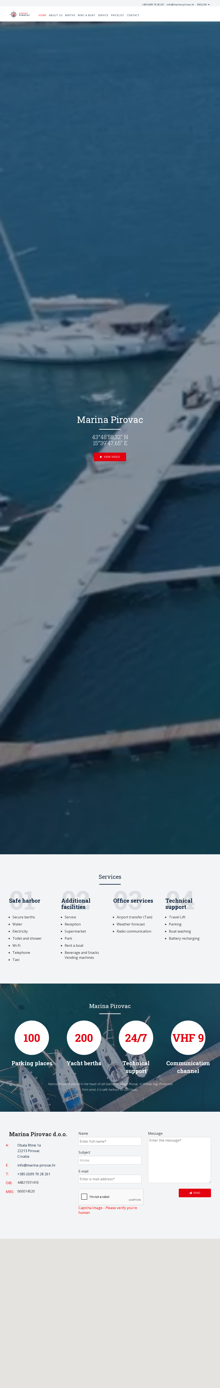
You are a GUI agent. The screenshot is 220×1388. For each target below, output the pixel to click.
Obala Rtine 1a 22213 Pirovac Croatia (29, 1151)
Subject (84, 1152)
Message (155, 1133)
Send (196, 1193)
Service (103, 15)
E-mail (83, 1171)
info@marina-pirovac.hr (180, 4)
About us (56, 15)
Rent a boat (86, 15)
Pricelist (117, 15)
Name (83, 1133)
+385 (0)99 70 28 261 (153, 4)
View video (111, 457)
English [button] (202, 4)
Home (42, 15)
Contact (133, 15)
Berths (70, 15)
